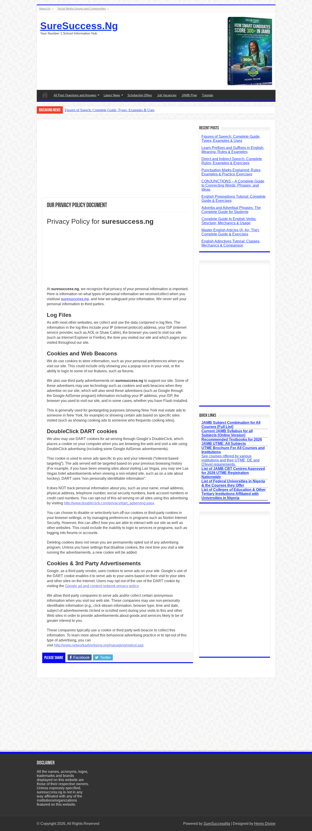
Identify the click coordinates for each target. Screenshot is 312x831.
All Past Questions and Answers (75, 95)
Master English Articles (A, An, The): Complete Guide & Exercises (230, 232)
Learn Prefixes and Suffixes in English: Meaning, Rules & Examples (232, 150)
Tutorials (207, 95)
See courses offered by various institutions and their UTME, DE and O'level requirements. (233, 456)
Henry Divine (264, 824)
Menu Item (45, 94)
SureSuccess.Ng (79, 25)
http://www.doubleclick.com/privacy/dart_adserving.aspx (109, 503)
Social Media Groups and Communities (81, 8)
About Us (44, 8)
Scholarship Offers (139, 95)
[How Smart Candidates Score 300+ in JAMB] (249, 51)
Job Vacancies (167, 95)
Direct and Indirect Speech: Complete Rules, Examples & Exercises (231, 161)
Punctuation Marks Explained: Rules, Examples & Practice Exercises (231, 172)
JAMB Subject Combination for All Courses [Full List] (230, 425)
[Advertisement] (117, 161)
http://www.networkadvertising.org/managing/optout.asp (98, 645)
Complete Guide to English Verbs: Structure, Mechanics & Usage (228, 221)
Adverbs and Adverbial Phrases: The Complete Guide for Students (231, 210)
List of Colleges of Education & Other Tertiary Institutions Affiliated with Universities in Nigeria (233, 494)
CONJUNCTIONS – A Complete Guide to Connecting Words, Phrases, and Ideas (232, 185)
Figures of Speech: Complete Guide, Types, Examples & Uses (109, 110)
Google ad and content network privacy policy (101, 586)
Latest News (112, 95)
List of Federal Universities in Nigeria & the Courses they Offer (233, 483)
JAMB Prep (189, 95)
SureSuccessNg (217, 824)
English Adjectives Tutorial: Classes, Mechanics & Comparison (230, 243)
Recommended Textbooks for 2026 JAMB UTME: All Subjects (231, 441)
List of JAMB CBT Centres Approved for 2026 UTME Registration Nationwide (233, 473)
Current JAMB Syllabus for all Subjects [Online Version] (227, 433)
